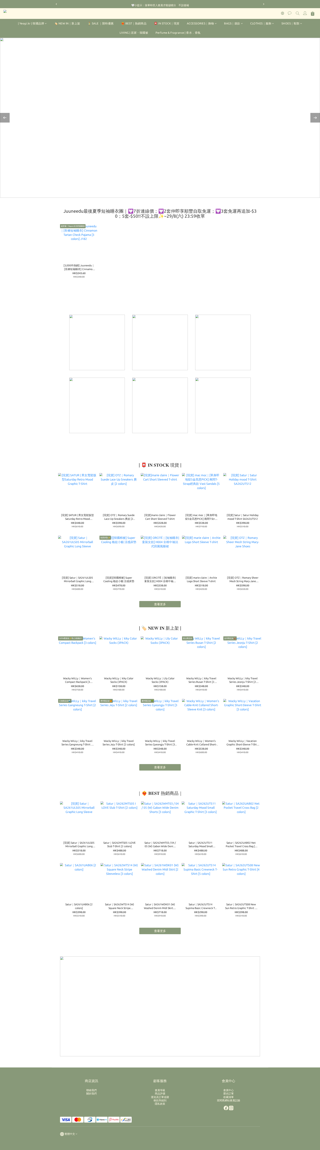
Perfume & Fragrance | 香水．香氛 (178, 32)
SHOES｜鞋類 (290, 23)
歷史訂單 (228, 1093)
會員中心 (228, 1090)
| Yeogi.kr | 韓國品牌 (31, 23)
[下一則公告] (263, 4)
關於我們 (91, 1093)
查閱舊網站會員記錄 (228, 1100)
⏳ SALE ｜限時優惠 (101, 23)
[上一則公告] (56, 4)
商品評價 (160, 1093)
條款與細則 (160, 1100)
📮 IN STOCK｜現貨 (166, 23)
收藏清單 (228, 1097)
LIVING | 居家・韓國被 (134, 32)
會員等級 (160, 1090)
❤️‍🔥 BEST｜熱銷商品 (134, 23)
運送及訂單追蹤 (160, 1097)
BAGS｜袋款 (232, 23)
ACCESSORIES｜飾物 (200, 23)
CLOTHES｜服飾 (260, 23)
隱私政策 (160, 1103)
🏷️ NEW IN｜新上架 (67, 23)
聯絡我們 (91, 1090)
